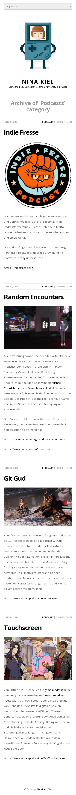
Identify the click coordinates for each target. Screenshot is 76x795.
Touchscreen (23, 627)
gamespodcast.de (55, 690)
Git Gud (14, 478)
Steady (21, 258)
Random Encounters (34, 296)
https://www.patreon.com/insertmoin (28, 449)
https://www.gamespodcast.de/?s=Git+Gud (31, 598)
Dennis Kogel (51, 695)
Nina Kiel (38, 81)
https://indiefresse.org (18, 267)
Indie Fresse (21, 132)
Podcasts (47, 121)
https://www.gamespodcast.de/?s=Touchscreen (34, 758)
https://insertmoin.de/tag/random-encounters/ (34, 439)
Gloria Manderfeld (39, 388)
